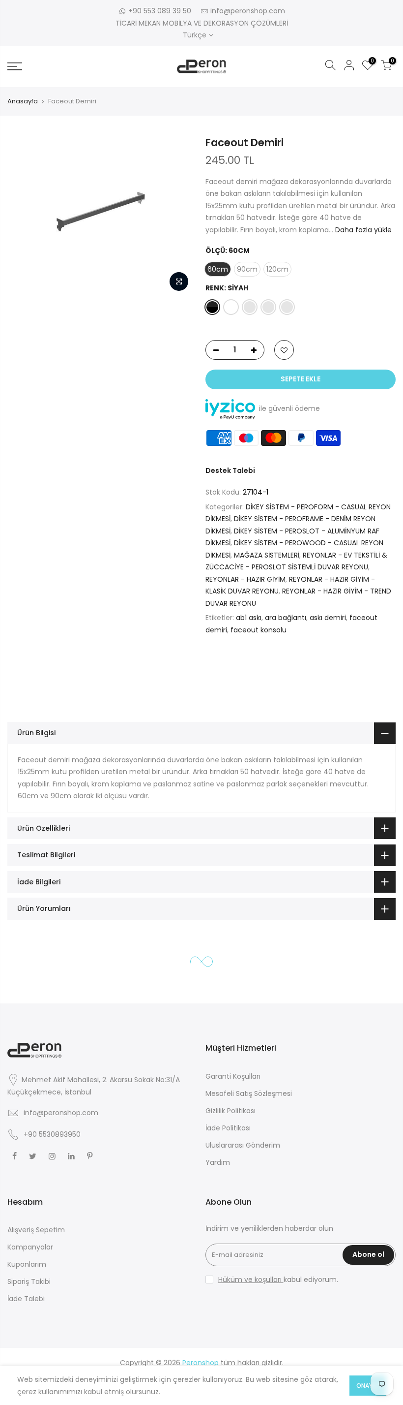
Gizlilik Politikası (230, 1111)
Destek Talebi (230, 470)
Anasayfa (22, 101)
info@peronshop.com (247, 11)
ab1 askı (248, 618)
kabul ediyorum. (278, 1279)
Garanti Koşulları (232, 1076)
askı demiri (328, 618)
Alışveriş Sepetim (36, 1230)
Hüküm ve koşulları (251, 1279)
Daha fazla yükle (362, 230)
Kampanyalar (30, 1247)
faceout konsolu (258, 630)
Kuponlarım (26, 1264)
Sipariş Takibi (29, 1281)
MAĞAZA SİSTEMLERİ (266, 555)
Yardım (217, 1162)
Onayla (367, 1385)
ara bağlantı (285, 618)
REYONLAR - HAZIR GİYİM (245, 579)
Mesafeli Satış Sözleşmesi (248, 1093)
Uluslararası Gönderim (242, 1145)
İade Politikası (228, 1128)
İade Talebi (26, 1299)
